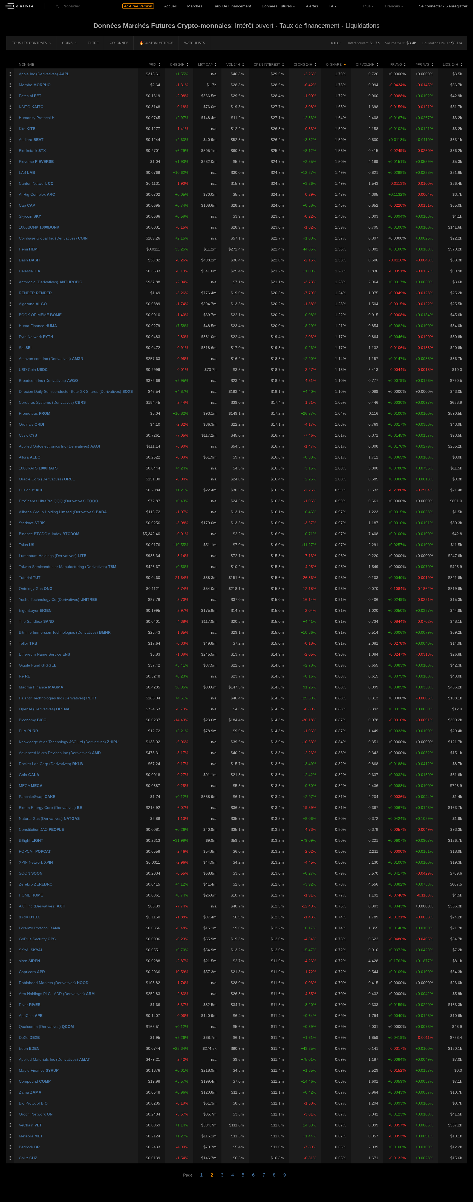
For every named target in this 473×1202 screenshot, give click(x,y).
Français (392, 6)
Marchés (194, 6)
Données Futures (277, 6)
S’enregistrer (456, 6)
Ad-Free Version (138, 6)
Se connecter (430, 6)
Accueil (170, 6)
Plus (367, 6)
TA (331, 6)
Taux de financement (232, 6)
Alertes (312, 6)
